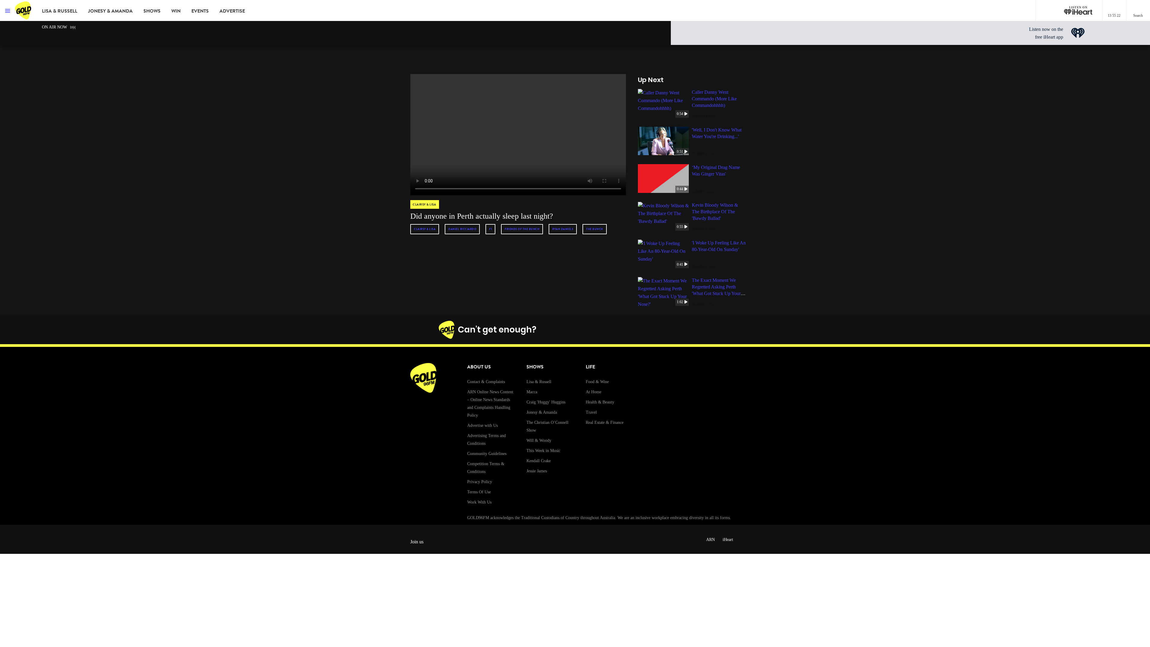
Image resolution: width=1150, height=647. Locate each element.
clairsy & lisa (424, 229)
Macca (531, 392)
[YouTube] (686, 329)
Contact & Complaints (486, 382)
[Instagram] (658, 329)
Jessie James (536, 471)
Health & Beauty (600, 402)
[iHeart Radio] (700, 329)
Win (176, 11)
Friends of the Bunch (522, 229)
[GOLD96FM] (24, 10)
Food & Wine (597, 382)
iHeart (728, 539)
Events (200, 11)
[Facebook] (644, 329)
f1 (490, 229)
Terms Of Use (479, 492)
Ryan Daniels (562, 229)
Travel (591, 412)
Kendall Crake (538, 461)
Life (590, 367)
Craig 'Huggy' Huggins (545, 402)
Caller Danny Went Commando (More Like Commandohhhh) (714, 99)
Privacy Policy (479, 482)
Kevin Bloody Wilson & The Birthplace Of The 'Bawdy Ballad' (715, 211)
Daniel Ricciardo (462, 229)
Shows (152, 11)
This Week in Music (543, 450)
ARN (710, 539)
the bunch (594, 229)
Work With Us (479, 502)
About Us (479, 367)
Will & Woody (538, 440)
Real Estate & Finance (605, 422)
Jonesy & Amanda (110, 11)
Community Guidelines (486, 453)
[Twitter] (672, 329)
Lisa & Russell (59, 11)
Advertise (232, 11)
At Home (593, 392)
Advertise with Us (482, 425)
